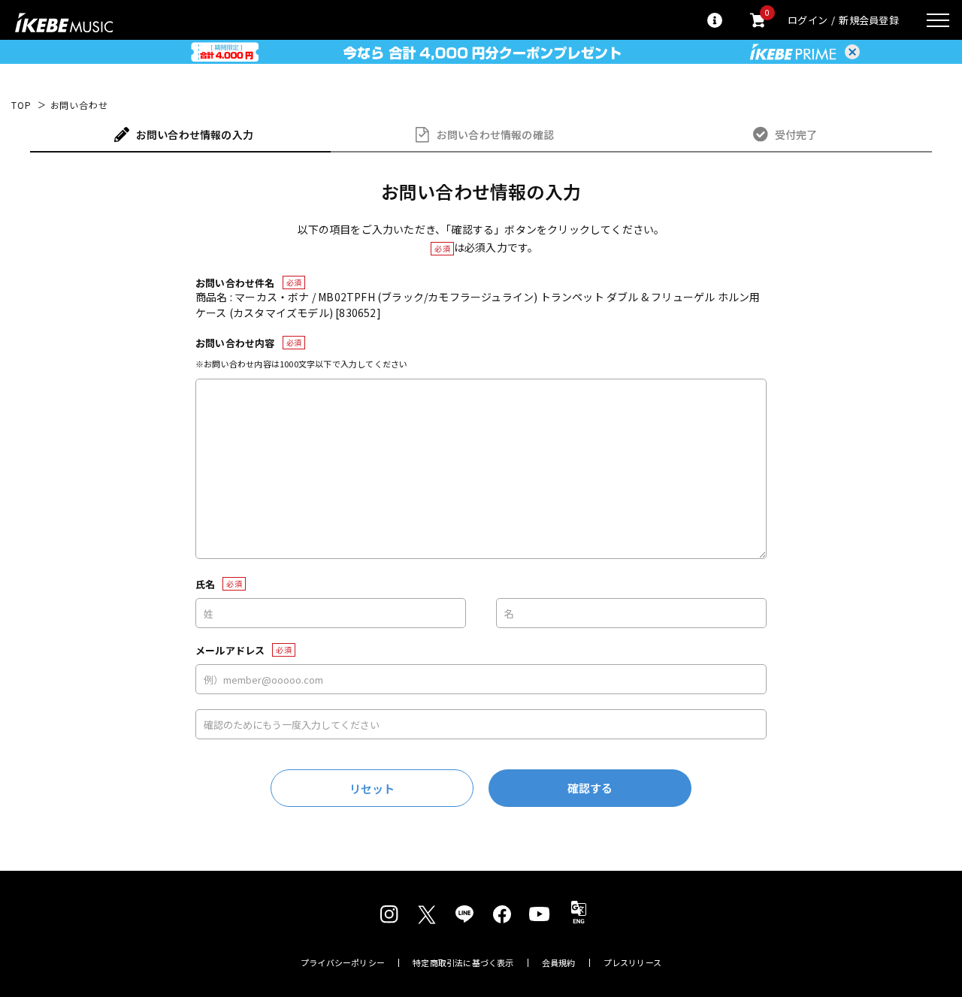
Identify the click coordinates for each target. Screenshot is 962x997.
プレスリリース (633, 963)
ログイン (807, 20)
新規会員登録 (869, 20)
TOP (21, 105)
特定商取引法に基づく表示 (463, 963)
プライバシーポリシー (343, 963)
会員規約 (559, 963)
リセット (372, 788)
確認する (590, 788)
